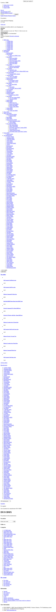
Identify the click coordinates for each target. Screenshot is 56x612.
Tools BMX (6, 560)
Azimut (8, 144)
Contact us (6, 595)
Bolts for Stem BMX (14, 67)
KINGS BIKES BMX (11, 194)
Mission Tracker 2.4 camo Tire (10, 336)
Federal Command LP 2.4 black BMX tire (12, 308)
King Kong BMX (10, 193)
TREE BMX (9, 261)
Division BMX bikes (8, 557)
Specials (5, 591)
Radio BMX (9, 228)
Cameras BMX (9, 75)
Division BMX (9, 157)
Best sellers (6, 594)
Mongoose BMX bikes (9, 572)
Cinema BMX (9, 151)
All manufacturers (8, 135)
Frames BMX (7, 50)
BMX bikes (6, 40)
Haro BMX (9, 185)
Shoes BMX (6, 112)
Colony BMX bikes (8, 556)
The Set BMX (9, 256)
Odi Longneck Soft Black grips (10, 280)
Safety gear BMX (8, 113)
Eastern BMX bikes (8, 574)
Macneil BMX (9, 202)
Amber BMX (9, 140)
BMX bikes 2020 (8, 540)
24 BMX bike (9, 49)
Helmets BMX (12, 115)
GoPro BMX (9, 180)
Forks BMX (9, 54)
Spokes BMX (9, 100)
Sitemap (5, 601)
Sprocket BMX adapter (14, 74)
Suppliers (3, 503)
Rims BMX (9, 83)
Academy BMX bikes (9, 555)
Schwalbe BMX (10, 235)
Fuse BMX (9, 177)
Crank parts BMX (13, 110)
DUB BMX (9, 160)
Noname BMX (9, 216)
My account (3, 577)
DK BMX (8, 159)
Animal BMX (9, 142)
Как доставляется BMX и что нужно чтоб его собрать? (17, 600)
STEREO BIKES (10, 244)
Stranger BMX (9, 248)
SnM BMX (9, 241)
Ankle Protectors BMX (14, 130)
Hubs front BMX (13, 58)
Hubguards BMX (13, 62)
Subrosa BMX (9, 250)
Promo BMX (7, 132)
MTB (5, 548)
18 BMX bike (9, 45)
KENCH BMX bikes (8, 553)
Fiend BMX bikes (8, 531)
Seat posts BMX (13, 98)
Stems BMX (9, 64)
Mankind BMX (10, 206)
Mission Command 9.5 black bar (10, 294)
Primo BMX (9, 223)
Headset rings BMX (14, 95)
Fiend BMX (9, 172)
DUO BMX (9, 161)
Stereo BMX (9, 245)
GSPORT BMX (10, 181)
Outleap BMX (9, 220)
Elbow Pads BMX (13, 126)
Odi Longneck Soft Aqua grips (10, 357)
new (4, 566)
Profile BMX (9, 224)
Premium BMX (10, 222)
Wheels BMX (9, 79)
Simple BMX (9, 237)
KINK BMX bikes (8, 543)
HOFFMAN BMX (10, 186)
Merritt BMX (9, 210)
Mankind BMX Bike (8, 549)
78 (4, 538)
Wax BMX (11, 87)
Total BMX (9, 258)
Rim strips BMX (13, 84)
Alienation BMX (10, 138)
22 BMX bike (9, 47)
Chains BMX (9, 108)
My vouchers (7, 585)
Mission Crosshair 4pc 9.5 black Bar (11, 322)
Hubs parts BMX (13, 63)
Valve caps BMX (13, 76)
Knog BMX (9, 199)
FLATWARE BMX (11, 174)
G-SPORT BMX (10, 178)
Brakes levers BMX (14, 104)
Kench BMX (9, 189)
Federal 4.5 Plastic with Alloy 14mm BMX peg (13, 315)
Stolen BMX (9, 246)
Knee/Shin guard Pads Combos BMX (18, 127)
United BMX (9, 263)
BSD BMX (9, 150)
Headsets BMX (10, 93)
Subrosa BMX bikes (8, 573)
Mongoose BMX (10, 214)
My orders (6, 580)
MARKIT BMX (10, 207)
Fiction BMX (9, 170)
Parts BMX (6, 51)
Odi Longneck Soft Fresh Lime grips (11, 329)
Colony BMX (9, 153)
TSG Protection (10, 262)
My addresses (7, 583)
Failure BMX (9, 167)
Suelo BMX (9, 252)
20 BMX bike (9, 46)
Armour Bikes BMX (11, 143)
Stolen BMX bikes (8, 536)
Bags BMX (9, 117)
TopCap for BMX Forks (15, 55)
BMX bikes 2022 (8, 559)
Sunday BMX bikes (8, 535)
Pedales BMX (9, 89)
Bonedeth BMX (10, 148)
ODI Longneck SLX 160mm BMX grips (18, 71)
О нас (5, 596)
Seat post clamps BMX (14, 97)
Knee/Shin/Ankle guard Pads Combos (18, 131)
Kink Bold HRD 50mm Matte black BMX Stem (13, 301)
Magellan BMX (10, 205)
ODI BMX (9, 218)
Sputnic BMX (9, 242)
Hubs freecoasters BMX (14, 60)
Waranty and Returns (8, 598)
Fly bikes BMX (10, 176)
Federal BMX (9, 169)
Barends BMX (9, 53)
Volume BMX (9, 266)
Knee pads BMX (13, 129)
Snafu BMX (9, 240)
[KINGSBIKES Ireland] (6, 13)
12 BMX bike (9, 41)
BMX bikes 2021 (8, 539)
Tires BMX (9, 91)
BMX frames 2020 (8, 568)
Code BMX (9, 152)
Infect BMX (9, 187)
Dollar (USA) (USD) (8, 5)
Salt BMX (8, 232)
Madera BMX (9, 203)
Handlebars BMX (10, 92)
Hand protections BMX (14, 121)
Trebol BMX (9, 259)
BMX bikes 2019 (8, 542)
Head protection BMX (11, 114)
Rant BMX (9, 229)
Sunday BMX (9, 253)
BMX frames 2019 (8, 569)
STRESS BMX (10, 249)
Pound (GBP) (7, 7)
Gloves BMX (12, 122)
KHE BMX (9, 191)
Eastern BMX (9, 163)
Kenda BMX (9, 190)
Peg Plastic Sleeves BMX (15, 88)
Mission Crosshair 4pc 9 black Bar (11, 343)
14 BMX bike (9, 42)
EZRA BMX (9, 165)
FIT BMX (8, 173)
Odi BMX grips (13, 70)
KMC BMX (9, 198)
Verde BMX (9, 265)
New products (7, 592)
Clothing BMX (7, 561)
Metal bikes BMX (10, 211)
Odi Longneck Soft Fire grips (9, 287)
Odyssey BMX (9, 219)
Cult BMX (8, 155)
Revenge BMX (9, 231)
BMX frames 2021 (8, 532)
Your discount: (5, 11)
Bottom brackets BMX (11, 77)
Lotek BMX (9, 201)
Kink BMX (9, 197)
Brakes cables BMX (14, 106)
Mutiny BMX (9, 215)
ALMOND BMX (10, 139)
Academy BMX (10, 136)
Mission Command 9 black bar (10, 350)
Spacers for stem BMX (14, 66)
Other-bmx (6, 551)
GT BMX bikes (7, 530)
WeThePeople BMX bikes (10, 534)
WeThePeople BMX (11, 267)
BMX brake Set (13, 102)
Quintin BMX (9, 227)
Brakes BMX (9, 101)
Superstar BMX (10, 254)
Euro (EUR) (6, 6)
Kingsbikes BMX (10, 195)
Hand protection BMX (11, 119)
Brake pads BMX (13, 105)
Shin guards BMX (13, 125)
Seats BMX (9, 96)
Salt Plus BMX (9, 233)
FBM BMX (9, 168)
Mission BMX (9, 212)
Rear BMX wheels (13, 81)
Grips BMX (9, 68)
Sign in (2, 10)
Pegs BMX (9, 85)
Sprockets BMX (10, 72)
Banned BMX (9, 146)
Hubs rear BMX (13, 59)
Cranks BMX (9, 109)
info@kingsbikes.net (11, 610)
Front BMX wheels (13, 80)
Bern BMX (9, 147)
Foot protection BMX (11, 123)
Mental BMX (9, 208)
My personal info (7, 584)
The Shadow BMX (10, 257)
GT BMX (8, 182)
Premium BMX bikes (8, 547)
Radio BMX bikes (8, 546)
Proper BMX (9, 225)
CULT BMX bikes (8, 544)
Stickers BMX (9, 134)
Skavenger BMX (10, 239)
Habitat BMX (9, 184)
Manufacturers (4, 365)
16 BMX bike (9, 43)
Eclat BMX (9, 164)
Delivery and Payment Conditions (11, 599)
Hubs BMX (9, 57)
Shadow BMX (9, 236)
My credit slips (7, 581)
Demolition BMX (10, 156)
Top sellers (3, 274)
